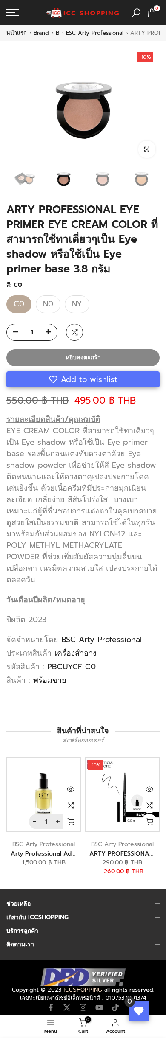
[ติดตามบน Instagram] (83, 1007)
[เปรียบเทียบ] (70, 805)
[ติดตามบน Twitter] (67, 1007)
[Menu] (23, 12)
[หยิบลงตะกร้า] (70, 821)
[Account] (18, 1026)
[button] (83, 379)
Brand (41, 33)
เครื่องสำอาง (75, 653)
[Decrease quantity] (13, 332)
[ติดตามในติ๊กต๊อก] (115, 1007)
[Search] (136, 13)
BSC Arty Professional (94, 33)
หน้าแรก (16, 33)
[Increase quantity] (50, 332)
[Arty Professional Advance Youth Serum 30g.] (43, 794)
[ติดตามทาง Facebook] (50, 1007)
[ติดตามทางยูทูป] (99, 1007)
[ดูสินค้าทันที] (70, 789)
